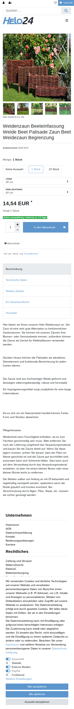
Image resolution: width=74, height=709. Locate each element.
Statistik (16, 662)
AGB (8, 528)
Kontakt (10, 536)
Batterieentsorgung (17, 572)
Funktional (18, 674)
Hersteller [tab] (11, 312)
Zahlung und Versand (18, 560)
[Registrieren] (10, 3)
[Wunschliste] (55, 3)
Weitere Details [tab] (15, 291)
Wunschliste (13, 243)
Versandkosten (31, 254)
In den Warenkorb (44, 227)
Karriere (10, 544)
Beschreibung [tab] (14, 268)
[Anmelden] (4, 3)
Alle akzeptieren (37, 686)
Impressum (12, 524)
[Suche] (66, 10)
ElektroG (11, 568)
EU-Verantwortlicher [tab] (18, 301)
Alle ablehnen (37, 694)
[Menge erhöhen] (17, 224)
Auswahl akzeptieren (37, 701)
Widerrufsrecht (14, 564)
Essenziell (18, 659)
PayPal (16, 670)
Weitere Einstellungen (19, 678)
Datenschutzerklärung (19, 532)
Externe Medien (21, 666)
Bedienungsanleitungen (20, 540)
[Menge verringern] (17, 230)
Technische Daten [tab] (16, 279)
